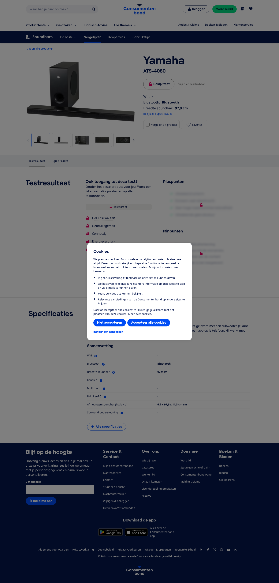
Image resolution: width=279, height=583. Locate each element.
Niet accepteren (109, 323)
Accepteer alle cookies (148, 323)
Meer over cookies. (140, 314)
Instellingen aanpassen (108, 331)
